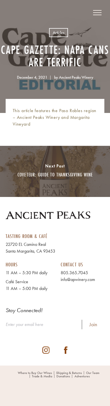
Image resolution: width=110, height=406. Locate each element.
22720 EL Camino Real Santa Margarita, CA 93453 (30, 247)
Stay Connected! (24, 310)
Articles (58, 32)
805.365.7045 (74, 273)
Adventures (82, 376)
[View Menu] (97, 13)
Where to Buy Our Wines (35, 373)
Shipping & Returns (69, 373)
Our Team (92, 373)
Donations (63, 376)
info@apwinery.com (78, 279)
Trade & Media (42, 376)
